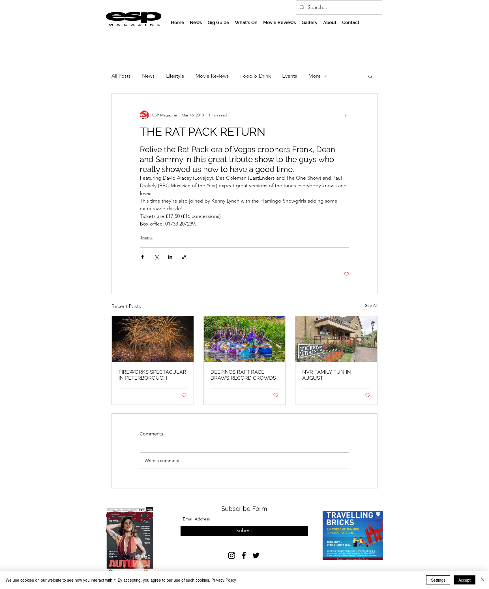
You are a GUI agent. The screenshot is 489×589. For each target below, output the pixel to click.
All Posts (121, 76)
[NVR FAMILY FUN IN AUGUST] (336, 339)
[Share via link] (184, 257)
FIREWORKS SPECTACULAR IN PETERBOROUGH (152, 375)
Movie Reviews (212, 76)
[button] (370, 76)
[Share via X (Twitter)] (156, 257)
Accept (464, 580)
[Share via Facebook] (142, 257)
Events (289, 76)
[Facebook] (243, 555)
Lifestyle (175, 76)
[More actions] (345, 115)
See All (371, 305)
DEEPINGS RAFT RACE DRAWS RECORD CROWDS (243, 375)
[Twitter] (256, 555)
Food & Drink (255, 76)
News (148, 76)
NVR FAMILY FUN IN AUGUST (326, 375)
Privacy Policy (223, 580)
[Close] (482, 579)
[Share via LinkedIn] (170, 257)
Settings (438, 580)
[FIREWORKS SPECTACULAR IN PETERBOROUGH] (153, 339)
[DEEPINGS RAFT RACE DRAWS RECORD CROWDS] (245, 339)
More (314, 76)
